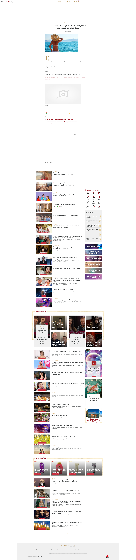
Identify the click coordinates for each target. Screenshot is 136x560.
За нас (55, 551)
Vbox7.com (61, 549)
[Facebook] (71, 545)
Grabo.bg (84, 549)
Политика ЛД (60, 551)
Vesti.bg (46, 549)
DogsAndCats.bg (73, 549)
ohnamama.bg (61, 182)
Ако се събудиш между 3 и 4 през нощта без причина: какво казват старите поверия (93, 225)
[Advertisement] (60, 145)
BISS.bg (100, 549)
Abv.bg (35, 549)
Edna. (9, 1)
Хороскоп (68, 1)
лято (51, 162)
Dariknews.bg (55, 549)
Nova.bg (50, 549)
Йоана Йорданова (94, 349)
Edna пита (41, 311)
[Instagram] (74, 545)
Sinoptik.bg (66, 549)
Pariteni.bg (89, 549)
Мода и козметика (68, 22)
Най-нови (60, 1)
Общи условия (39, 556)
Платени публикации (73, 551)
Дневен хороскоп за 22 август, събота (92, 239)
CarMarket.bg (95, 549)
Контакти (80, 551)
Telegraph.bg (79, 549)
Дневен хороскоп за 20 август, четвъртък (92, 230)
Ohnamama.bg (40, 549)
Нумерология (76, 1)
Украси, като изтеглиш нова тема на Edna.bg (93, 420)
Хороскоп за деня (92, 190)
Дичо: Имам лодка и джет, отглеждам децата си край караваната (91, 216)
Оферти (42, 458)
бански (47, 162)
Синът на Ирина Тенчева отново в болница (93, 221)
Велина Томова (51, 160)
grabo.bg (55, 203)
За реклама (66, 551)
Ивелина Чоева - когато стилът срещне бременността (92, 234)
